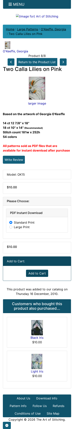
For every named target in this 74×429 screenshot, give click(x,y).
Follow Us (40, 406)
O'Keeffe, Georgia (53, 29)
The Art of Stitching (50, 419)
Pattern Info (18, 406)
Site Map (53, 413)
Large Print (22, 227)
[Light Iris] (37, 361)
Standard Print (24, 222)
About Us (23, 398)
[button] (7, 425)
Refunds (58, 406)
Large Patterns (27, 29)
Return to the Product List (37, 62)
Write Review (14, 160)
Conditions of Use (28, 413)
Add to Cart (37, 273)
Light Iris (37, 371)
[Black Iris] (37, 327)
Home (10, 29)
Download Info (46, 398)
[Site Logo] (37, 16)
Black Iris (37, 337)
